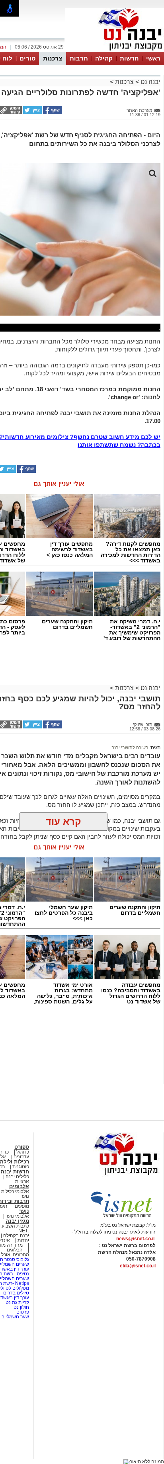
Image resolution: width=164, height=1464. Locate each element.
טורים (27, 58)
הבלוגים (15, 1250)
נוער (24, 1211)
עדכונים (21, 1156)
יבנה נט (149, 81)
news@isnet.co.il (135, 1238)
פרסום (22, 1312)
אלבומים (19, 1186)
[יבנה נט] (110, 1175)
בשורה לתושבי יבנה (129, 747)
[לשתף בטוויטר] (32, 112)
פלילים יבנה (17, 1176)
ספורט (21, 1147)
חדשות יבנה (15, 1172)
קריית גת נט (17, 1302)
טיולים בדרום (15, 1293)
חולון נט (20, 1307)
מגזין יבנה (17, 1221)
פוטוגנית (20, 1166)
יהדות (23, 1240)
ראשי (153, 58)
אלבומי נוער (17, 1216)
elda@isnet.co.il (138, 1266)
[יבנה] (114, 51)
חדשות (129, 58)
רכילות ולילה (14, 1162)
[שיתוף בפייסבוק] (52, 112)
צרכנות (52, 58)
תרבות (79, 58)
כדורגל (22, 1152)
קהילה (104, 58)
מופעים (22, 1206)
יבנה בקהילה (16, 1235)
